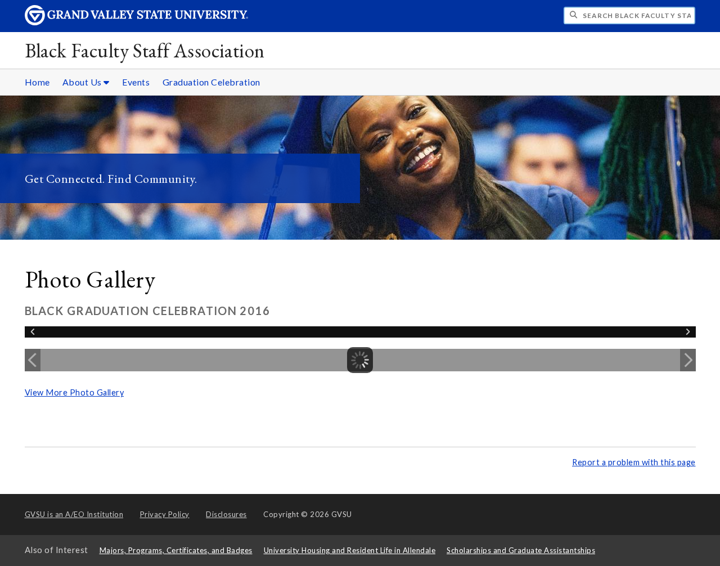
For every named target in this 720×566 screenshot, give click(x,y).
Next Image (688, 360)
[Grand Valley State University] (137, 22)
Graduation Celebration (211, 82)
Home (37, 82)
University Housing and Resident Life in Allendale (350, 550)
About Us (83, 82)
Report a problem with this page (634, 462)
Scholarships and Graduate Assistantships (521, 550)
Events (136, 82)
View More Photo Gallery (74, 392)
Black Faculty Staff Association (145, 50)
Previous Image (32, 360)
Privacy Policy (165, 514)
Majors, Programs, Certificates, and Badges (176, 550)
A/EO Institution (74, 514)
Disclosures (226, 514)
